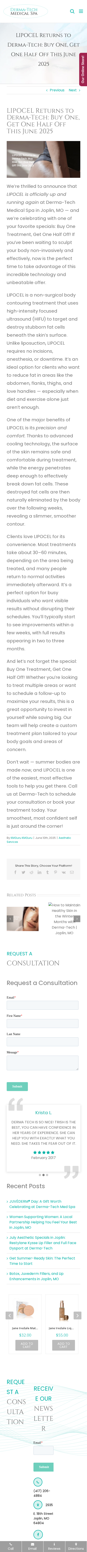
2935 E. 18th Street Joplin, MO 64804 (43, 1514)
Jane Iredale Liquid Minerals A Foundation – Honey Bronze (62, 1328)
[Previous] (10, 918)
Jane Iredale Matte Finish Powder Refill (25, 1328)
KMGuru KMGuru (21, 838)
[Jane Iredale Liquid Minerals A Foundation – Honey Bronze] (62, 1311)
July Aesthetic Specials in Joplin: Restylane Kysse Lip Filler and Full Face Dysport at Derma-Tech (42, 1243)
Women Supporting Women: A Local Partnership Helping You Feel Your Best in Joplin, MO (43, 1222)
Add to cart (27, 1345)
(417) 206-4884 (41, 1493)
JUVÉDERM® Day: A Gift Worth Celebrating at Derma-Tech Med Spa (42, 1204)
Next (73, 90)
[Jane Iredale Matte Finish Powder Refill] (25, 1311)
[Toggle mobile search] (72, 11)
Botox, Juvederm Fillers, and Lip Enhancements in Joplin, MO (36, 1276)
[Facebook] (38, 1534)
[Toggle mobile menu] (81, 11)
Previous (57, 90)
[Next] (77, 918)
